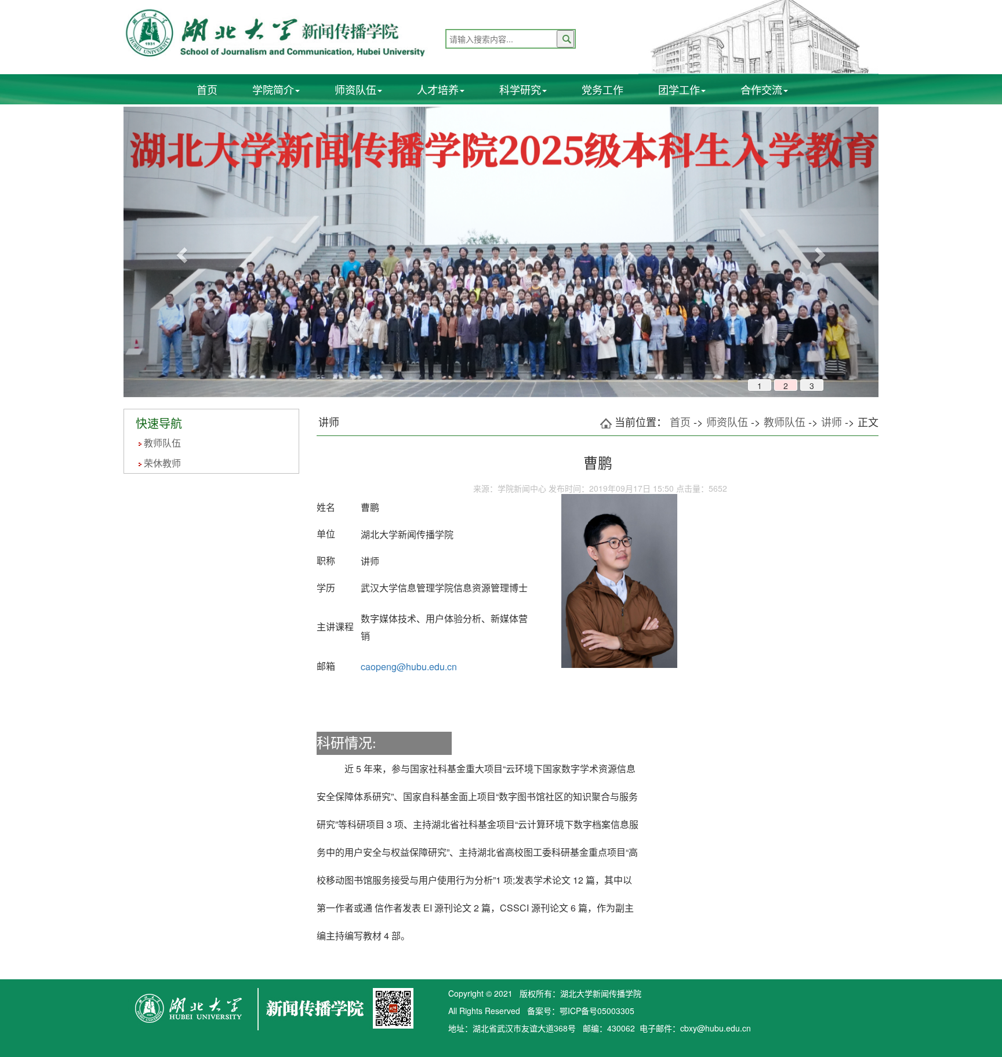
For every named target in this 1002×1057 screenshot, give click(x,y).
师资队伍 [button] (355, 89)
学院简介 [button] (273, 89)
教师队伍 (162, 442)
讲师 (831, 421)
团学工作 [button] (679, 89)
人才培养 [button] (438, 89)
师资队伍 (727, 421)
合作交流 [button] (761, 89)
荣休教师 (162, 463)
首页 (207, 89)
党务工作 (602, 89)
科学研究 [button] (520, 89)
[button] (180, 252)
